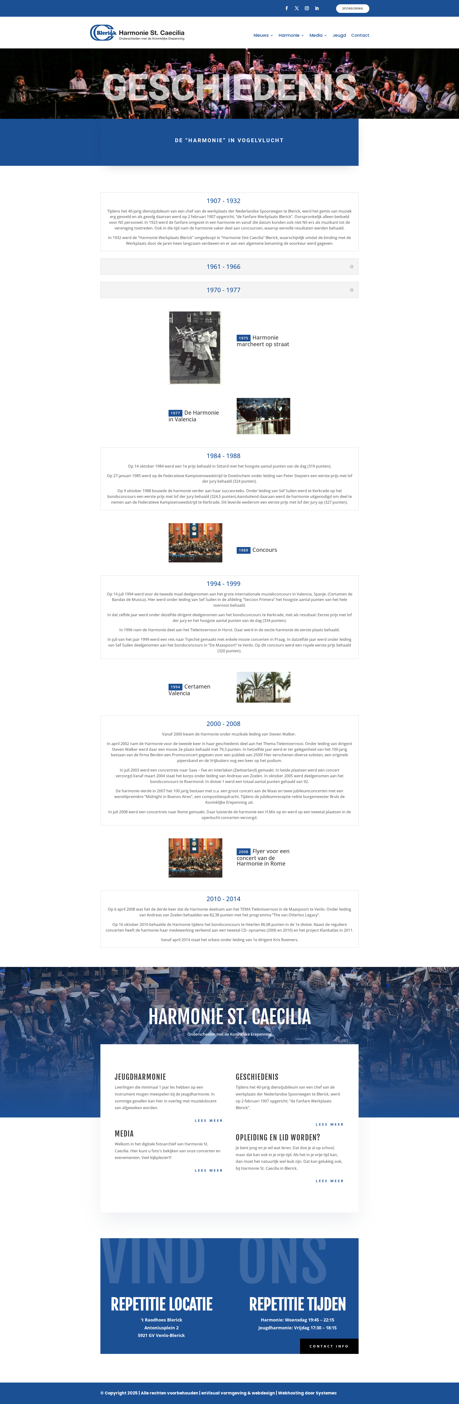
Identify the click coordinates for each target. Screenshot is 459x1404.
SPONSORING (352, 8)
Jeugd (339, 36)
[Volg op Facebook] (287, 8)
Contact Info (329, 1346)
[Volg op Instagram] (307, 8)
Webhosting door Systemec (307, 1393)
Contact (360, 36)
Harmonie (289, 36)
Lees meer (209, 1120)
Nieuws (261, 36)
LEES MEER (209, 1170)
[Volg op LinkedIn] (317, 8)
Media (316, 36)
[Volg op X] (297, 8)
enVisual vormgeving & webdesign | (239, 1393)
